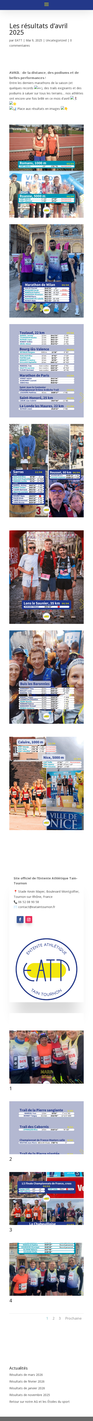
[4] (46, 1296)
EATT (18, 40)
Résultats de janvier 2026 (27, 1388)
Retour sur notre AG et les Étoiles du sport (39, 1402)
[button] (46, 894)
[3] (46, 1225)
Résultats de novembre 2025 (29, 1395)
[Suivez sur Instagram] (28, 919)
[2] (46, 1154)
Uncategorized (56, 40)
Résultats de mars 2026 (26, 1375)
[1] (46, 1083)
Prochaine (73, 1318)
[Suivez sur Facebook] (20, 919)
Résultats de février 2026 (27, 1381)
